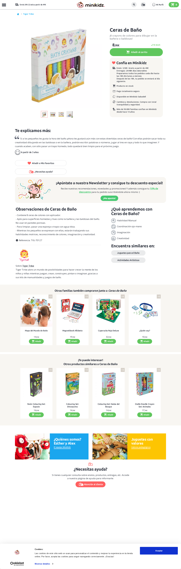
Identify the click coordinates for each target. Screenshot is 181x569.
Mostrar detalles (42, 564)
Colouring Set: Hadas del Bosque (109, 405)
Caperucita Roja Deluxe (108, 330)
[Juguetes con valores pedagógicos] (109, 446)
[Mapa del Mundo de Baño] (36, 311)
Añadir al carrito (139, 52)
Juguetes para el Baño (128, 253)
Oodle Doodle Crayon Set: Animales (144, 405)
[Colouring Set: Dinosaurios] (72, 384)
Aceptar (159, 551)
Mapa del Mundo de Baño (36, 330)
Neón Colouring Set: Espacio (36, 405)
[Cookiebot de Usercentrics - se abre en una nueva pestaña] (17, 564)
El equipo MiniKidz (62, 447)
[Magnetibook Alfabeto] (72, 311)
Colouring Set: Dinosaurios (72, 405)
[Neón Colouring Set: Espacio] (36, 384)
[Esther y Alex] (32, 446)
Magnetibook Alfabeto (72, 330)
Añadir (38, 341)
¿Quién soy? (144, 330)
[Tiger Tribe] (58, 254)
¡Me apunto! (109, 198)
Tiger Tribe (28, 14)
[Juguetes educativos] (90, 4)
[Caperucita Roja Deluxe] (108, 311)
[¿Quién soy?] (145, 311)
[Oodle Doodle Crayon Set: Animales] (145, 384)
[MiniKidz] (18, 14)
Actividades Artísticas (128, 260)
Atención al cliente (93, 484)
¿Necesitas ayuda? (44, 171)
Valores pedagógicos (141, 447)
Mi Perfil (159, 5)
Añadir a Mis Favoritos (43, 163)
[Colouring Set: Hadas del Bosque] (108, 384)
